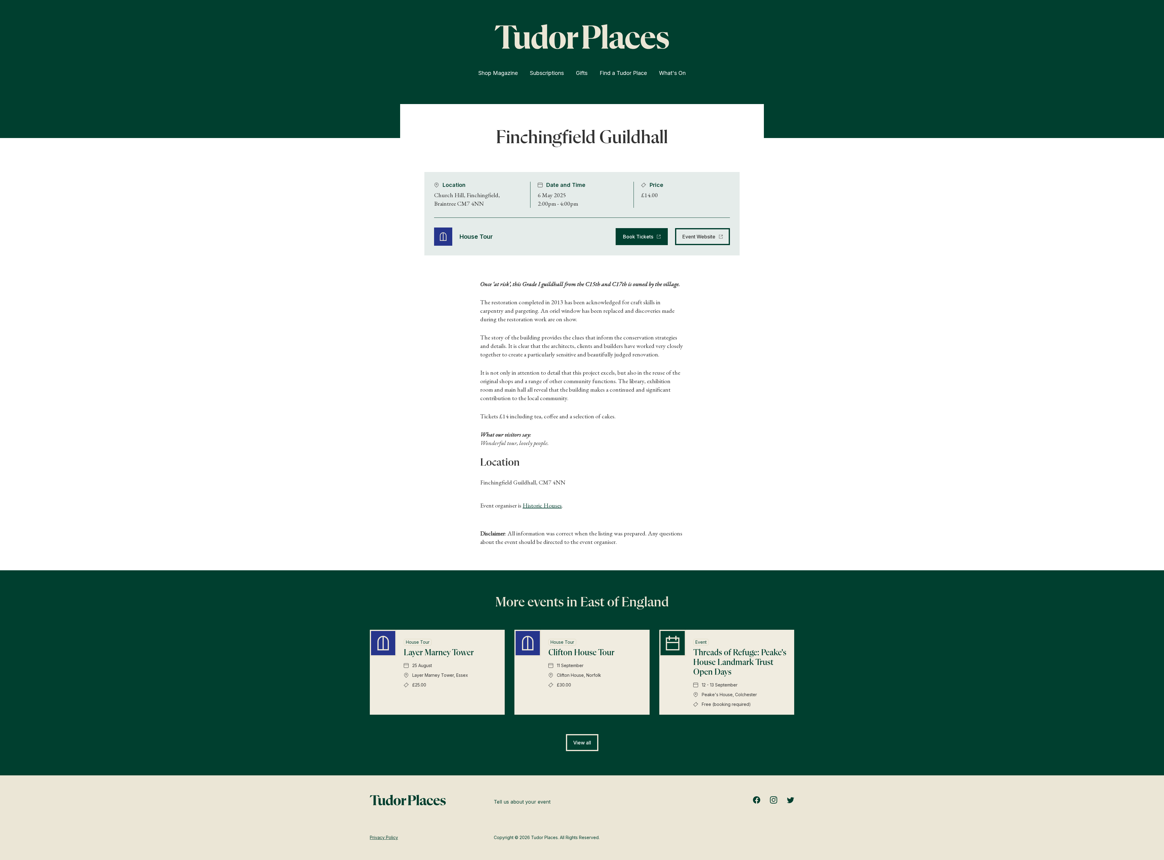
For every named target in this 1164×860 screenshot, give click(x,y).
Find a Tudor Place (623, 73)
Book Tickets (638, 237)
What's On (672, 73)
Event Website (698, 237)
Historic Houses (542, 505)
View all (582, 743)
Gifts (581, 73)
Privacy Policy (384, 837)
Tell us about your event (522, 802)
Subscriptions (547, 73)
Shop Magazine (498, 73)
